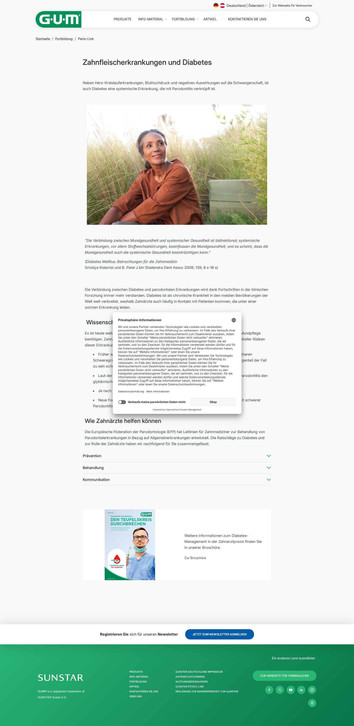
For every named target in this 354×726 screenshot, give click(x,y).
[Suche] (304, 19)
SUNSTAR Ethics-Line (190, 686)
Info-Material (150, 19)
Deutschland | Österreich (245, 5)
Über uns (135, 696)
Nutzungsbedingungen (192, 681)
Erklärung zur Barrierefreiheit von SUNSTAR (207, 691)
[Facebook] (269, 690)
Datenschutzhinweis (190, 677)
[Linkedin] (301, 690)
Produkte (123, 19)
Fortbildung (183, 19)
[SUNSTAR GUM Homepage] (59, 19)
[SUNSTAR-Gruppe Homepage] (72, 678)
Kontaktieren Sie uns (247, 19)
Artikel (210, 19)
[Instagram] (312, 690)
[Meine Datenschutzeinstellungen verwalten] (312, 703)
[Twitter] (280, 690)
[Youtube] (291, 690)
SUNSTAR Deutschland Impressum (199, 672)
